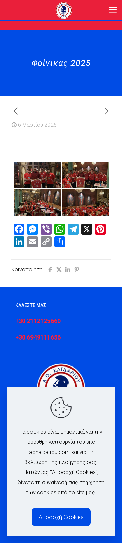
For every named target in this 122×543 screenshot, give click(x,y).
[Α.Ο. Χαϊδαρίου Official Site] (63, 10)
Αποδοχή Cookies (61, 517)
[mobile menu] (113, 10)
